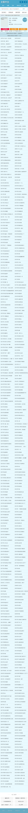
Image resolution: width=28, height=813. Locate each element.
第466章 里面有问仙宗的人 (20, 696)
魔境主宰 (7, 798)
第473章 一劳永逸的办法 (5, 707)
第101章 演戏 (3, 180)
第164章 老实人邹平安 (19, 268)
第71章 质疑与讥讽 (4, 137)
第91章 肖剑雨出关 (4, 165)
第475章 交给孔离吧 (5, 710)
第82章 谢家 (17, 151)
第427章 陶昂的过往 (5, 642)
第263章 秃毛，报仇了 (5, 409)
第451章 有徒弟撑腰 (5, 676)
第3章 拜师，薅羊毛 (5, 41)
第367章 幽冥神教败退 (5, 557)
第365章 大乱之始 (4, 554)
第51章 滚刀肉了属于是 (5, 109)
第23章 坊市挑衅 (4, 69)
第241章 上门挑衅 (4, 378)
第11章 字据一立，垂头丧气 (6, 52)
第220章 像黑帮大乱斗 (19, 347)
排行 (3, 5)
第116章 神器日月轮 (19, 199)
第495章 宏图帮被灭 (5, 738)
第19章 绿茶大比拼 (4, 63)
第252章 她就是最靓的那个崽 (20, 392)
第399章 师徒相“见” (4, 602)
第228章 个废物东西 (19, 358)
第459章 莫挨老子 (4, 687)
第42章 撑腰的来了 (18, 95)
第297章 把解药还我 (5, 457)
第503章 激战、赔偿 (5, 749)
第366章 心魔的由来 (19, 554)
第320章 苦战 (17, 489)
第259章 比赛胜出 (4, 404)
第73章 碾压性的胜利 (5, 140)
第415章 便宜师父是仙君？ (6, 625)
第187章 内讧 (3, 302)
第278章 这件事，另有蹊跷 (20, 429)
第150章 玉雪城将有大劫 (19, 248)
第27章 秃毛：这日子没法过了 (7, 75)
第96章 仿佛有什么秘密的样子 (21, 171)
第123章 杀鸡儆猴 (4, 211)
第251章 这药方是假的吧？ (6, 392)
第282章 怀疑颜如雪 (19, 435)
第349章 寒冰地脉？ (5, 531)
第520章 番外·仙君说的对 (20, 772)
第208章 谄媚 (17, 330)
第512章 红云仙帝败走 (19, 761)
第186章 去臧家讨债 (19, 299)
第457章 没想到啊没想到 (5, 684)
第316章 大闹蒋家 (18, 483)
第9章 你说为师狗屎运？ (5, 49)
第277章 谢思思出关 (5, 429)
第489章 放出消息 (4, 730)
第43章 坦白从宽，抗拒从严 (6, 97)
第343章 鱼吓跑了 (4, 523)
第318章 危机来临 (18, 486)
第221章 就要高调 (4, 350)
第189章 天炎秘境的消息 (5, 304)
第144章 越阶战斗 (18, 239)
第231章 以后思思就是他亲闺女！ (7, 364)
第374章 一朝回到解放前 (19, 565)
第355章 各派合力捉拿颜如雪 (6, 540)
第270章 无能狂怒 (18, 418)
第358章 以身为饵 (18, 543)
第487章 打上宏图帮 (5, 727)
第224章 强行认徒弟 (19, 353)
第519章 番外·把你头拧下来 (6, 772)
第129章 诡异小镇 (4, 219)
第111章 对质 (3, 194)
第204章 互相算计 (18, 324)
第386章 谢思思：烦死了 (19, 582)
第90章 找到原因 (18, 163)
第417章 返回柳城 (4, 628)
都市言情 (18, 12)
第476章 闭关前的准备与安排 (20, 710)
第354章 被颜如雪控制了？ (20, 537)
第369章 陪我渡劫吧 (5, 560)
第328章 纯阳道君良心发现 (20, 500)
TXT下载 (25, 19)
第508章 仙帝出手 (18, 755)
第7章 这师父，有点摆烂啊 (6, 46)
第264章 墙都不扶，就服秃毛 (20, 409)
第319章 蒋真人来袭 (5, 489)
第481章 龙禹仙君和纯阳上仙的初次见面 (9, 718)
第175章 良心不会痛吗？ (5, 285)
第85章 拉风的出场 (4, 157)
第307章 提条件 (4, 472)
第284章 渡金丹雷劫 (19, 438)
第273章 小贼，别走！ (5, 423)
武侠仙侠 (11, 12)
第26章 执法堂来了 (18, 72)
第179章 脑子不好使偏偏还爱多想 (7, 290)
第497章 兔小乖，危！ (5, 741)
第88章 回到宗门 (18, 160)
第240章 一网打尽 (18, 375)
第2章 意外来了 (18, 38)
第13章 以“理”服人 (4, 55)
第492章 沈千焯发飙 (19, 732)
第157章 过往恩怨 (4, 259)
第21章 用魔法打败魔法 (5, 66)
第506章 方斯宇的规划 (19, 752)
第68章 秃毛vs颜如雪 (19, 131)
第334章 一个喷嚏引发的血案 (20, 508)
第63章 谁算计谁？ (4, 126)
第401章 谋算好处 (4, 605)
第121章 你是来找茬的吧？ (6, 208)
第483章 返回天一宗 (5, 721)
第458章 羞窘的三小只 (19, 684)
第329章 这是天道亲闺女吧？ (6, 503)
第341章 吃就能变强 (5, 520)
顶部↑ (24, 810)
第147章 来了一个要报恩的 (6, 245)
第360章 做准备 (18, 545)
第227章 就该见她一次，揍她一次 (7, 358)
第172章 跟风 (17, 279)
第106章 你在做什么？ (19, 185)
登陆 (21, 2)
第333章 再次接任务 (5, 508)
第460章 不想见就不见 (19, 687)
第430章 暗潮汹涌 (18, 645)
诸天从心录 (21, 801)
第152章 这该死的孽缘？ (19, 251)
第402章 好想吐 (18, 605)
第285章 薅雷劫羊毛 (5, 440)
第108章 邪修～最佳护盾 (19, 188)
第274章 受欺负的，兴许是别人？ (21, 423)
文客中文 (5, 2)
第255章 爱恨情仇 (4, 398)
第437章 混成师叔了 (5, 656)
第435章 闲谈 (3, 653)
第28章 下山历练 (18, 75)
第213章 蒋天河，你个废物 (6, 338)
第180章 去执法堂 (18, 290)
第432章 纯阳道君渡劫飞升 (20, 647)
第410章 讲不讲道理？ (19, 616)
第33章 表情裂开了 (4, 83)
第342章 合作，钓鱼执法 (19, 520)
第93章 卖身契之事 (4, 168)
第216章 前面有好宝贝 (19, 341)
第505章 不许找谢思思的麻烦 (6, 752)
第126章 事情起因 (18, 214)
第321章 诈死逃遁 (4, 491)
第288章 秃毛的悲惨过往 (19, 443)
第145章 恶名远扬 (4, 242)
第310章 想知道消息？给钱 (20, 474)
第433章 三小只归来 (5, 650)
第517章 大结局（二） (5, 769)
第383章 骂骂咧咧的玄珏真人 (6, 579)
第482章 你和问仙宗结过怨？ (20, 718)
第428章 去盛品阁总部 (19, 642)
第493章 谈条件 (4, 735)
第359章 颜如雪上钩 (5, 545)
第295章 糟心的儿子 (5, 455)
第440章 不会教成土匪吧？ (20, 659)
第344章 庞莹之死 (18, 523)
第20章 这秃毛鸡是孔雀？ (20, 63)
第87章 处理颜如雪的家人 (6, 160)
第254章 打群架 (18, 395)
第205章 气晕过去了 (5, 327)
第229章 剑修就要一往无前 (6, 361)
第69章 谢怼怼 (3, 134)
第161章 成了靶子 (4, 265)
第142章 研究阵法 (18, 236)
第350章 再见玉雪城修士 (19, 531)
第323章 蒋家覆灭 (4, 494)
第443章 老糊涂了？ (5, 664)
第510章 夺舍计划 (18, 758)
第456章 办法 (17, 681)
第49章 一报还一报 (4, 106)
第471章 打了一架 (4, 704)
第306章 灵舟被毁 (18, 469)
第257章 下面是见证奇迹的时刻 (7, 401)
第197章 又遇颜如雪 (5, 316)
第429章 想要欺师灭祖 (5, 645)
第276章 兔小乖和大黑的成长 (20, 426)
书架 (25, 5)
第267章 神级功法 (4, 415)
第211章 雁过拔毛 (4, 336)
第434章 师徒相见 (18, 650)
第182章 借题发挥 (18, 293)
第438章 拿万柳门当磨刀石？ (20, 656)
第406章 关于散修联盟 (19, 611)
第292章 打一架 (18, 449)
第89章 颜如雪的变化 (5, 163)
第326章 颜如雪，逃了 (19, 497)
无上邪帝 (21, 804)
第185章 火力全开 (4, 299)
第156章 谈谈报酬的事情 (19, 256)
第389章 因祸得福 (4, 588)
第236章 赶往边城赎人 (19, 370)
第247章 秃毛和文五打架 (5, 387)
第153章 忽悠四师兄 (5, 253)
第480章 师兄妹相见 (19, 715)
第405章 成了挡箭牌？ (5, 611)
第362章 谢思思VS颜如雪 (20, 548)
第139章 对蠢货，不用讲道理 (6, 233)
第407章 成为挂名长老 (5, 613)
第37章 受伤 (3, 89)
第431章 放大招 (4, 647)
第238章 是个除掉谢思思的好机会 (21, 372)
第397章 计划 (3, 599)
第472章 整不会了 (18, 704)
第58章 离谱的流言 (18, 117)
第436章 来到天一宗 (19, 653)
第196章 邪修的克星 (19, 313)
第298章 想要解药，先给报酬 (20, 457)
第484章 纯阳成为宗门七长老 (20, 721)
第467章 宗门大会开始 (5, 698)
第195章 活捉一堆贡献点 (5, 313)
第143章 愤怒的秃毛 (5, 239)
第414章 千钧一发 (18, 622)
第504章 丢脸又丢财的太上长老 (21, 749)
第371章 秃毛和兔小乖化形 (6, 562)
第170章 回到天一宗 (19, 276)
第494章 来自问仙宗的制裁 (20, 735)
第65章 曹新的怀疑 (4, 129)
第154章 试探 (17, 253)
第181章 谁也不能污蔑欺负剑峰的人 (8, 293)
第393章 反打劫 (4, 594)
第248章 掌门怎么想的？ (19, 387)
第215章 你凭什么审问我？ (6, 341)
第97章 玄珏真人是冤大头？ (6, 174)
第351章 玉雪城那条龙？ (5, 534)
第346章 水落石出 (18, 526)
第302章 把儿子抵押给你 (19, 463)
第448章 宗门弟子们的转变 (20, 670)
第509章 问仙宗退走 (5, 758)
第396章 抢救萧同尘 (19, 596)
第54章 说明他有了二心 (19, 112)
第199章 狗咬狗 (4, 319)
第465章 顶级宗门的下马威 (6, 696)
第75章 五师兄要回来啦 (5, 143)
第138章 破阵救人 (18, 231)
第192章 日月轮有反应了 (19, 307)
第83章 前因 (3, 154)
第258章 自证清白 (18, 401)
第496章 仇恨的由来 (19, 738)
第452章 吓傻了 (18, 676)
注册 (26, 2)
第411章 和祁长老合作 (5, 619)
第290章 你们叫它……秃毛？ (20, 446)
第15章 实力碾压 (4, 58)
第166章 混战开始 (18, 270)
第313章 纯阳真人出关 (5, 480)
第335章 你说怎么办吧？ (5, 511)
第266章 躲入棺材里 (19, 412)
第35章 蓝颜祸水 (4, 86)
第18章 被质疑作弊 (18, 61)
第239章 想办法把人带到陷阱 (6, 375)
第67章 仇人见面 (4, 131)
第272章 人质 (17, 421)
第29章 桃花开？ (4, 78)
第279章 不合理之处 (5, 432)
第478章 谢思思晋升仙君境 (20, 713)
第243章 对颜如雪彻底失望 (6, 381)
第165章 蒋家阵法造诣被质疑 (6, 270)
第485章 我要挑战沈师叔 (5, 724)
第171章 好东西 (4, 279)
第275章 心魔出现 (4, 426)
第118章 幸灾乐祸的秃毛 (19, 202)
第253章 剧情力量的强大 (5, 395)
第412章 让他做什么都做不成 (20, 619)
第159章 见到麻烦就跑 (5, 262)
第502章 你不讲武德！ (19, 747)
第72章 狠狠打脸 (18, 137)
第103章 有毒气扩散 (5, 182)
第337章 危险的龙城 (5, 514)
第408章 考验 (17, 613)
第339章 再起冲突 (4, 517)
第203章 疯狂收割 (4, 324)
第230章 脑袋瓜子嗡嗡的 (19, 361)
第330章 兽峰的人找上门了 (20, 503)
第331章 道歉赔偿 (4, 506)
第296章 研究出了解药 (19, 455)
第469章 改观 (3, 701)
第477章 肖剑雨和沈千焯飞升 (6, 713)
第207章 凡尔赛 (4, 330)
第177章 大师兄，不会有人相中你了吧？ (9, 287)
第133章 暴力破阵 (4, 225)
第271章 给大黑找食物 (5, 421)
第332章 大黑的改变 (19, 506)
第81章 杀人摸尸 (4, 151)
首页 (3, 810)
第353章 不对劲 (4, 537)
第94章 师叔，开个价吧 (19, 168)
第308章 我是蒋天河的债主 (20, 472)
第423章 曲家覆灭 (4, 636)
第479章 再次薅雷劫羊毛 (5, 715)
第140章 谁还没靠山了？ (19, 233)
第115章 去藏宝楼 (4, 199)
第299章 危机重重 (4, 460)
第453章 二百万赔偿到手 (5, 679)
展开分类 (24, 12)
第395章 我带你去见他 (5, 596)
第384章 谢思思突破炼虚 (19, 579)
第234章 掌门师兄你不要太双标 (21, 367)
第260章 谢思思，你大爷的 (20, 404)
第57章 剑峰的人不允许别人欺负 (7, 117)
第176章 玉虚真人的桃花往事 (20, 285)
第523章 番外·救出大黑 (5, 778)
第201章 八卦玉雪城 (5, 321)
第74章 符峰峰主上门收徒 (20, 140)
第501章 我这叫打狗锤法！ (6, 747)
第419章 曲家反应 (4, 630)
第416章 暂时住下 (18, 625)
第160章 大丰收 (18, 262)
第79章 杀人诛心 (4, 148)
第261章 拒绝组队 (4, 406)
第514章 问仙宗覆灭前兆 (19, 764)
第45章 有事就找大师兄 (5, 100)
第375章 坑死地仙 (4, 568)
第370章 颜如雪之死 (19, 560)
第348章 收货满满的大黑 (19, 528)
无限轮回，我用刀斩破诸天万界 (21, 798)
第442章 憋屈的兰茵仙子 (19, 662)
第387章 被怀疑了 (4, 585)
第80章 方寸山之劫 (18, 148)
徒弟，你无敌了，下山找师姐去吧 (7, 804)
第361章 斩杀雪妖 (4, 548)
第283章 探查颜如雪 (5, 438)
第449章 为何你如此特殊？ (6, 673)
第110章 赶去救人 (18, 191)
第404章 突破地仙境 (19, 608)
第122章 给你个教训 (19, 208)
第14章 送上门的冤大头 (19, 55)
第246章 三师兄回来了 (19, 384)
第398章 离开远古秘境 (19, 599)
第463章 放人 (3, 693)
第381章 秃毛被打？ (5, 577)
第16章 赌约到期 (18, 58)
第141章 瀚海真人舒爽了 (5, 236)
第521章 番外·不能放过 (5, 775)
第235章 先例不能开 (5, 370)
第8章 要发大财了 (18, 46)
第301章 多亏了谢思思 (5, 463)
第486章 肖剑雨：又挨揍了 (20, 724)
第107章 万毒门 (4, 188)
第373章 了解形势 (4, 565)
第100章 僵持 (17, 177)
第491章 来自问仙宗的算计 (6, 732)
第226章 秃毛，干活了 (19, 355)
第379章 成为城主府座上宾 (6, 574)
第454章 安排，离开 (19, 679)
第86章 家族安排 (18, 157)
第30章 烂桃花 (17, 78)
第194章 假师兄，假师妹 (19, 310)
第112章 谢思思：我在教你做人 (21, 194)
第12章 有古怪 (17, 52)
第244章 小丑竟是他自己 (19, 381)
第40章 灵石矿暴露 (18, 92)
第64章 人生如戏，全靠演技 (20, 126)
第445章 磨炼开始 (4, 667)
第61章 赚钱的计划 (4, 123)
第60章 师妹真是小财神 (19, 120)
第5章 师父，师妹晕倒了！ (6, 44)
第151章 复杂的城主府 (5, 251)
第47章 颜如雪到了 (4, 103)
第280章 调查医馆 (18, 432)
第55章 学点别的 (4, 114)
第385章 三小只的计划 (5, 582)
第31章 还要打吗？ (4, 80)
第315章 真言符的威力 (5, 483)
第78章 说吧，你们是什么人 (20, 146)
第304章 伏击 (17, 466)
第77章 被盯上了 (4, 146)
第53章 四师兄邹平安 (5, 112)
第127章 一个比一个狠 (5, 216)
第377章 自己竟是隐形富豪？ (6, 571)
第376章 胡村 (17, 568)
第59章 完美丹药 (4, 120)
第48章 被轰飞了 (18, 103)
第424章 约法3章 (18, 636)
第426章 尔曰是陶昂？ (19, 639)
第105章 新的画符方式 (5, 185)
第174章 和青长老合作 (19, 282)
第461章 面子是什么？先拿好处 (7, 690)
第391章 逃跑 (3, 591)
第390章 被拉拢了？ (19, 588)
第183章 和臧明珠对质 (5, 296)
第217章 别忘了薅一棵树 (5, 344)
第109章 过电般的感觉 (5, 191)
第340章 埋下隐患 (18, 517)
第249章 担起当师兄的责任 (6, 389)
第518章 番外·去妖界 (19, 769)
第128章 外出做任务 (19, 216)
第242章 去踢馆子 (18, 378)
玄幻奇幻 (4, 12)
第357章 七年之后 (4, 543)
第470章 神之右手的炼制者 (20, 701)
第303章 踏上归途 (4, 466)
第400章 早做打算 (18, 602)
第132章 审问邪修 (18, 222)
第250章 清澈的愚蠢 (19, 389)
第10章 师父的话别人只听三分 (21, 49)
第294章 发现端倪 (18, 452)
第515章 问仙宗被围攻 (5, 766)
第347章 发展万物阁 (5, 528)
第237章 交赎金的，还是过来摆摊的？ (8, 372)
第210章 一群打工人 (19, 333)
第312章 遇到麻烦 (18, 477)
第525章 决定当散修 (5, 781)
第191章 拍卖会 (4, 307)
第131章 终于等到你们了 (5, 222)
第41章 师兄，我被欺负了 (6, 95)
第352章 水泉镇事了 (19, 534)
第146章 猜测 (17, 242)
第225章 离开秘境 (4, 355)
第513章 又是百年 (4, 764)
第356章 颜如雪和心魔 (19, 540)
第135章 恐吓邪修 (4, 228)
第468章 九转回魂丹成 (19, 698)
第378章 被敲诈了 (18, 571)
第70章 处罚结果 (18, 134)
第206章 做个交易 (18, 327)
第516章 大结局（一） (19, 766)
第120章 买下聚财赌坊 (19, 205)
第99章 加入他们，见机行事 (6, 177)
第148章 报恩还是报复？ (19, 245)
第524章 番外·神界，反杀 (20, 778)
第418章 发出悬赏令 (19, 628)
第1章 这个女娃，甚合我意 (6, 38)
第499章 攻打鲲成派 (5, 744)
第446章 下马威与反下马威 (20, 667)
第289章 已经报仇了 (5, 446)
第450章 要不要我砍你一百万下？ (21, 673)
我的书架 (10, 810)
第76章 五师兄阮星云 (19, 143)
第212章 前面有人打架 (19, 336)
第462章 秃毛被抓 (18, 690)
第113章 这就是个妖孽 (5, 197)
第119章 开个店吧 (4, 205)
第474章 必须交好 (18, 707)
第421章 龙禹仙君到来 (5, 633)
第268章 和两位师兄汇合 (19, 415)
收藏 (8, 5)
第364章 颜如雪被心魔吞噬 (20, 551)
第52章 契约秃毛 (18, 109)
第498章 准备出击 (18, 741)
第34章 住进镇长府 (18, 83)
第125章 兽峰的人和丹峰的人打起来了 (8, 214)
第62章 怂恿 (17, 123)
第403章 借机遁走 (4, 608)
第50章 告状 (17, 106)
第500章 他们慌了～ (19, 744)
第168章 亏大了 (18, 273)
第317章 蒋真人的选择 (5, 486)
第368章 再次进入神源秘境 (20, 557)
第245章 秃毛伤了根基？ (5, 384)
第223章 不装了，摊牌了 (5, 353)
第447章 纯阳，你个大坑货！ (6, 670)
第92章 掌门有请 (18, 165)
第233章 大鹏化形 (4, 367)
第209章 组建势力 (4, 333)
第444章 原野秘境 (18, 664)
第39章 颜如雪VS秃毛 (5, 92)
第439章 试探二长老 (5, 659)
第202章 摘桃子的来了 (19, 321)
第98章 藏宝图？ (18, 174)
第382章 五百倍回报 (19, 577)
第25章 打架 (3, 72)
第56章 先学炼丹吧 (18, 114)
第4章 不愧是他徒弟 (19, 41)
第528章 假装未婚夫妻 (19, 783)
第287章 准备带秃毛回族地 (6, 443)
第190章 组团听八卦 (19, 304)
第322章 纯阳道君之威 (19, 491)
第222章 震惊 (17, 350)
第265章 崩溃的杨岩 (5, 412)
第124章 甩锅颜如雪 (19, 211)
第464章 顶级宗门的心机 (19, 693)
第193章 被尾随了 (4, 310)
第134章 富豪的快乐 (19, 225)
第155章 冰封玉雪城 (5, 256)
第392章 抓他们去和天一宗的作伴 (21, 591)
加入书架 (14, 29)
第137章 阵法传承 (4, 231)
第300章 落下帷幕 (18, 460)
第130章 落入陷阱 (18, 219)
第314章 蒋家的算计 (19, 480)
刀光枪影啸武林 (7, 801)
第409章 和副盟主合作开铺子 (6, 616)
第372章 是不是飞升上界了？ (20, 562)
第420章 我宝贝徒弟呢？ (19, 630)
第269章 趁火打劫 (4, 418)
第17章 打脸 (3, 61)
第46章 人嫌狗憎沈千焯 (19, 100)
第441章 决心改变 (4, 662)
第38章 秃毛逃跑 (18, 89)
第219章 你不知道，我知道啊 (6, 347)
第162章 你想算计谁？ (19, 265)
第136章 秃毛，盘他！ (19, 228)
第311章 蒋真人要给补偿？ (6, 477)
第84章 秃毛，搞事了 (19, 154)
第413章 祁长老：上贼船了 (6, 622)
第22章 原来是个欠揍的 (19, 66)
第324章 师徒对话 (18, 494)
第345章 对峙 (3, 526)
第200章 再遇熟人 (18, 319)
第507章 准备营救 (4, 755)
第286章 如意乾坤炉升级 (19, 440)
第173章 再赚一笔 (4, 282)
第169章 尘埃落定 (4, 276)
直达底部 (23, 29)
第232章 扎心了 (18, 364)
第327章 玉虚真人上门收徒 (6, 500)
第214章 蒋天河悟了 (19, 338)
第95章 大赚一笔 (4, 171)
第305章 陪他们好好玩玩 (5, 469)
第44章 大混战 (17, 97)
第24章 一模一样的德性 (19, 69)
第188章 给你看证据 (19, 302)
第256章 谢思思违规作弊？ (20, 398)
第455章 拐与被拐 (4, 681)
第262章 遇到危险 (18, 406)
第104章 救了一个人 (19, 182)
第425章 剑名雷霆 (4, 639)
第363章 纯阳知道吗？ (5, 551)
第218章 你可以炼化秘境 (19, 344)
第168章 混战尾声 (4, 273)
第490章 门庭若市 (18, 730)
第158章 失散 (17, 259)
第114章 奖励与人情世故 (19, 197)
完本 (13, 5)
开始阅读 (5, 29)
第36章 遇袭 (17, 86)
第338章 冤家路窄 (18, 514)
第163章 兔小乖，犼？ (5, 268)
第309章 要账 (3, 474)
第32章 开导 (17, 80)
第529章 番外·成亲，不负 (6, 786)
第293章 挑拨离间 (4, 452)
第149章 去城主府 (4, 248)
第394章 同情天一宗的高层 (20, 594)
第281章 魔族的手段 (5, 435)
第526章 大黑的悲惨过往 (19, 781)
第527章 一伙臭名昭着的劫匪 (6, 783)
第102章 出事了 (18, 180)
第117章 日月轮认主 (5, 202)
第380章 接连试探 (18, 574)
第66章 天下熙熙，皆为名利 (20, 129)
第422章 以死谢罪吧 (19, 633)
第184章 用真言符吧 (19, 296)
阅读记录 (19, 5)
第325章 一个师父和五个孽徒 (6, 497)
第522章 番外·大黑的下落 (20, 775)
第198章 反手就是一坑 (19, 316)
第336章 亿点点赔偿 (19, 511)
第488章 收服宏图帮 (19, 727)
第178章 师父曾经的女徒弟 (20, 287)
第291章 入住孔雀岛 (5, 449)
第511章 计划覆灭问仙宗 (5, 761)
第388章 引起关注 (18, 585)
